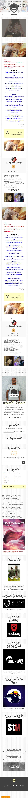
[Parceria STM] (14, 735)
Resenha (7, 480)
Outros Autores (19, 476)
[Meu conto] (14, 572)
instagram (14, 395)
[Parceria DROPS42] (14, 659)
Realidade (8, 50)
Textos (6, 482)
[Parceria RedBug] (14, 637)
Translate (23, 431)
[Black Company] (14, 603)
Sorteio (17, 480)
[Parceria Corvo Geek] (14, 696)
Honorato (8, 46)
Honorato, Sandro (15, 163)
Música (17, 475)
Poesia (13, 46)
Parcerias (7, 478)
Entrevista (7, 473)
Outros (6, 476)
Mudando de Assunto (9, 475)
